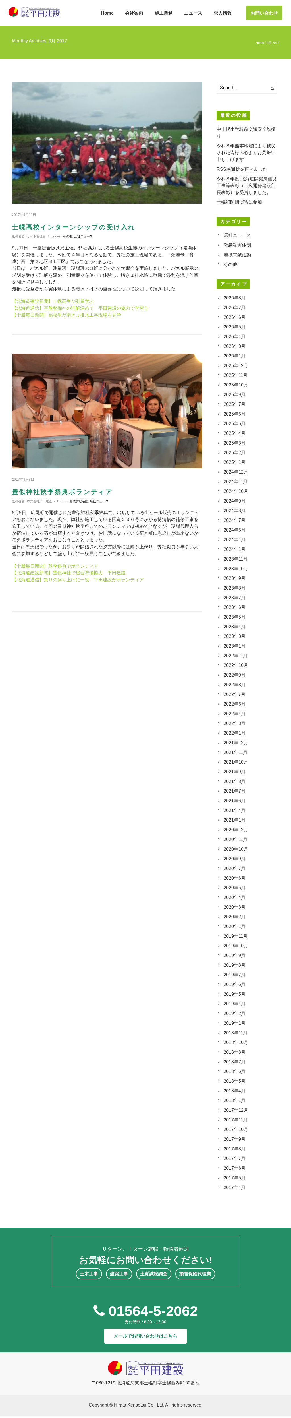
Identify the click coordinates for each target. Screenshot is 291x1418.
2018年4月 (235, 1090)
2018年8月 (235, 1052)
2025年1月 (235, 462)
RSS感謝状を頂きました (242, 169)
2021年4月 (235, 810)
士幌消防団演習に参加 (239, 202)
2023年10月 (236, 568)
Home (107, 13)
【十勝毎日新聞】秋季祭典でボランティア (55, 566)
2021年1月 (235, 820)
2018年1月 (235, 1100)
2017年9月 (235, 1139)
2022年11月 (236, 655)
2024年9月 (235, 501)
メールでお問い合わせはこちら (145, 1336)
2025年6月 (235, 414)
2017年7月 (235, 1158)
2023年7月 (235, 597)
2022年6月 (235, 704)
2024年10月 (236, 491)
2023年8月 (235, 588)
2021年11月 (236, 752)
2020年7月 (235, 868)
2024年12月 (236, 472)
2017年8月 (235, 1148)
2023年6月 (235, 607)
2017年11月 (236, 1119)
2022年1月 (235, 733)
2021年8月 (235, 781)
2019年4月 (235, 1003)
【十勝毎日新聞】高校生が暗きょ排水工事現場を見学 (66, 315)
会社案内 (134, 13)
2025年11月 (236, 375)
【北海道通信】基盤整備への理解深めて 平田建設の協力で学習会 (80, 308)
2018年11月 (236, 1032)
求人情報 (223, 13)
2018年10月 (236, 1042)
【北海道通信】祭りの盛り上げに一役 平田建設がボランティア (78, 579)
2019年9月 (235, 955)
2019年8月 (235, 965)
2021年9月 (235, 771)
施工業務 (164, 13)
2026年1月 (235, 356)
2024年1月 (235, 549)
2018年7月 (235, 1061)
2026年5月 (235, 326)
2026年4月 (235, 336)
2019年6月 (235, 984)
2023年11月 (236, 559)
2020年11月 (236, 839)
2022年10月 (236, 665)
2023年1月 (235, 646)
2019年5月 (235, 994)
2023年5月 (235, 617)
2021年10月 (236, 762)
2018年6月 (235, 1071)
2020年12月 (236, 829)
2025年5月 (235, 423)
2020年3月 (235, 907)
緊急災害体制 (237, 245)
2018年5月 (235, 1081)
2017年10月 (236, 1129)
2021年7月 (235, 791)
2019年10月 (236, 945)
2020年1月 (235, 926)
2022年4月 (235, 713)
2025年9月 (235, 394)
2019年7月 (235, 974)
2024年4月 (235, 539)
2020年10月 (236, 849)
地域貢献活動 (78, 501)
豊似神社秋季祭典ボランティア (62, 492)
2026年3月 (235, 346)
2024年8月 (235, 510)
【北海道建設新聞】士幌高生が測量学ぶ (53, 301)
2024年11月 (236, 481)
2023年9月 (235, 578)
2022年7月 (235, 694)
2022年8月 (235, 684)
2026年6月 (235, 317)
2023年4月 (235, 626)
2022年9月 (235, 675)
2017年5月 (235, 1177)
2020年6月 (235, 878)
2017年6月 (235, 1168)
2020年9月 (235, 858)
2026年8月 (235, 297)
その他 (67, 236)
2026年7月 (235, 307)
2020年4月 (235, 897)
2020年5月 (235, 887)
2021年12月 (236, 742)
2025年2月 (235, 452)
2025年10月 (236, 385)
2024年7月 (235, 520)
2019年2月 (235, 1013)
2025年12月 (236, 365)
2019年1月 (235, 1023)
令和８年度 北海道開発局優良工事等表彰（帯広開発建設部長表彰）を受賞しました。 (247, 185)
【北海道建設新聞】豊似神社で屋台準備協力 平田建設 (69, 572)
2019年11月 (236, 936)
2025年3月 (235, 443)
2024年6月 (235, 530)
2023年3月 (235, 636)
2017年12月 (236, 1110)
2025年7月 (235, 404)
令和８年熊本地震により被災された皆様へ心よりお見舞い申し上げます (246, 152)
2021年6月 (235, 800)
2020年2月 (235, 916)
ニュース (193, 13)
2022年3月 (235, 723)
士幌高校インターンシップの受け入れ (74, 227)
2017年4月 (235, 1187)
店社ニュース (83, 236)
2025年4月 (235, 433)
